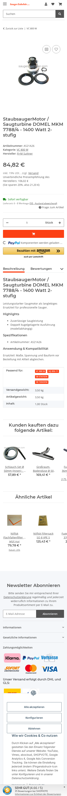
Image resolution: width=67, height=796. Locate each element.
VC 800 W (22, 149)
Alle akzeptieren (34, 706)
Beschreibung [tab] (14, 269)
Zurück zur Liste (14, 28)
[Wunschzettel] (52, 4)
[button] (46, 4)
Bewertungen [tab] (41, 269)
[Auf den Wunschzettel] (56, 49)
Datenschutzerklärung (17, 597)
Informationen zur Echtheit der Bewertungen (38, 794)
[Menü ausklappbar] (5, 2)
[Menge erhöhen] (60, 223)
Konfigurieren (34, 717)
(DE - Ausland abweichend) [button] (43, 203)
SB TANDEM (41, 382)
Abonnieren (50, 614)
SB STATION (41, 376)
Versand (33, 173)
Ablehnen (34, 728)
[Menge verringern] (7, 223)
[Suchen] (59, 14)
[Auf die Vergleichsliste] (46, 49)
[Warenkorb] (60, 4)
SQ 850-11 (53, 371)
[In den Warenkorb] (6, 39)
